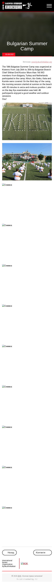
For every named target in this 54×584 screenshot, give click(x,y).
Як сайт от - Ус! (27, 579)
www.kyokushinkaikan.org (41, 62)
